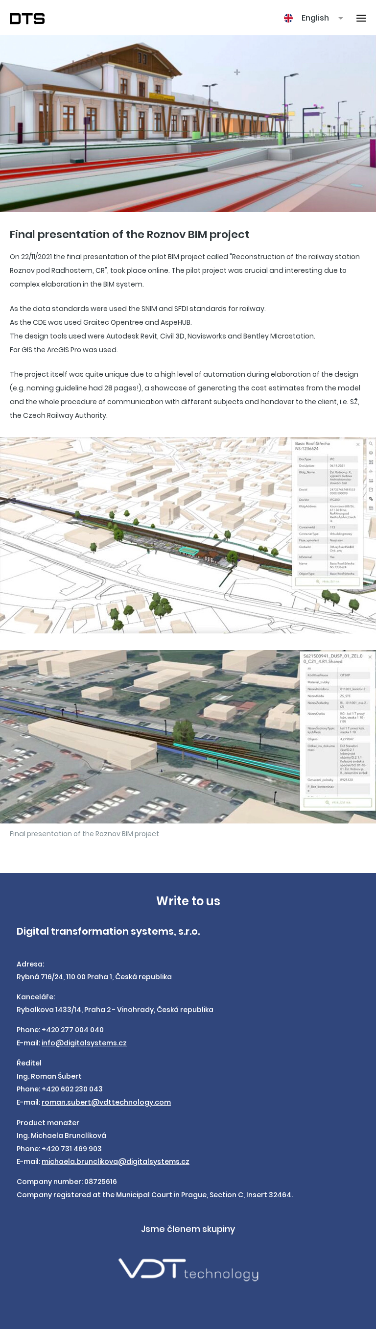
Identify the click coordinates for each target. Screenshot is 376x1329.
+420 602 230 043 (72, 1089)
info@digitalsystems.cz (84, 1043)
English (315, 18)
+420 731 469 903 (72, 1149)
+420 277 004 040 (73, 1030)
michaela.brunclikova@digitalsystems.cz (115, 1161)
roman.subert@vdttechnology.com (106, 1102)
